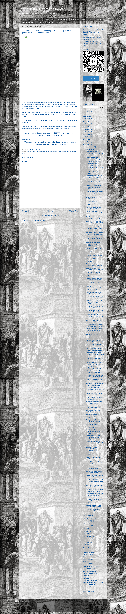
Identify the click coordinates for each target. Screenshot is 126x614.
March (88, 533)
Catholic (38, 151)
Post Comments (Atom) (38, 220)
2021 (86, 131)
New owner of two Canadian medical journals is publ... (95, 233)
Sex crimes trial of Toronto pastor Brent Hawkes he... (95, 264)
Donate (92, 78)
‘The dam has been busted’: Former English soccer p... (94, 193)
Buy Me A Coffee (35, 19)
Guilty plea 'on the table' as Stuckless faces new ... (94, 325)
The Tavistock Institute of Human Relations (94, 321)
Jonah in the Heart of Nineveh (42, 9)
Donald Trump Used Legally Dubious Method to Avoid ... (94, 481)
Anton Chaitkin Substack (90, 571)
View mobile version (50, 215)
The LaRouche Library (90, 573)
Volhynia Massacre (88, 559)
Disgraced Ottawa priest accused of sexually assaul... (93, 187)
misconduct (65, 151)
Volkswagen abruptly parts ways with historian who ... (95, 471)
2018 (86, 139)
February (89, 536)
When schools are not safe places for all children (94, 505)
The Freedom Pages (89, 589)
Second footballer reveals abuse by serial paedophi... (94, 244)
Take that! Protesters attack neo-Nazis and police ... (94, 402)
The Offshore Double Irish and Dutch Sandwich (94, 486)
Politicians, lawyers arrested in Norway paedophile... (94, 278)
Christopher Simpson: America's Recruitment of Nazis (94, 431)
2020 (86, 134)
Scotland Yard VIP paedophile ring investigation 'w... (92, 448)
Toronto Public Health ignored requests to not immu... (94, 415)
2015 (86, 542)
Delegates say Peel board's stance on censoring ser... (95, 420)
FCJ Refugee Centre (89, 584)
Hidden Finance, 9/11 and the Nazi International (94, 406)
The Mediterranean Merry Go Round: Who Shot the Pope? (93, 32)
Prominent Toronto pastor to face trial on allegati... (95, 384)
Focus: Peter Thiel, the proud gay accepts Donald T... (95, 167)
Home (24, 19)
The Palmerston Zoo (95, 19)
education (49, 151)
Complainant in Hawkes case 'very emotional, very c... (95, 354)
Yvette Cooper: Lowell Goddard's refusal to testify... (93, 437)
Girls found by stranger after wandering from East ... (95, 217)
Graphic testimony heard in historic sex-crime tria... (94, 367)
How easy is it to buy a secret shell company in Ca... (94, 511)
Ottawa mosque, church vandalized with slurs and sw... (94, 316)
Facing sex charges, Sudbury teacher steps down (94, 238)
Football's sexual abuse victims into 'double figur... (95, 207)
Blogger (74, 609)
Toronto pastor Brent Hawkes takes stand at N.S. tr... (94, 336)
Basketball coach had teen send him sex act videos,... (94, 302)
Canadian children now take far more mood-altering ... (94, 394)
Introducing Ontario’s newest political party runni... (95, 490)
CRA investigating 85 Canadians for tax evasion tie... (95, 389)
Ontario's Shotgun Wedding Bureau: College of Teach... (94, 495)
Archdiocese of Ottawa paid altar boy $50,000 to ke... (94, 375)
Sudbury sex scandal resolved (92, 453)
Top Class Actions (88, 591)
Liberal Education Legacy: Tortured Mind (94, 398)
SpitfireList (86, 578)
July (87, 523)
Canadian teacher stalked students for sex (94, 162)
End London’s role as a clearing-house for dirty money (94, 260)
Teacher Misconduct (28, 22)
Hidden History (63, 19)
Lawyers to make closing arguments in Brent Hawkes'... (93, 250)
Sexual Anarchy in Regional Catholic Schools (94, 476)
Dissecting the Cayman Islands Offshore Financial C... (95, 443)
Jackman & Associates (90, 587)
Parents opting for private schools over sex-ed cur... (94, 176)
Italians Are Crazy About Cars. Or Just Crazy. (93, 158)
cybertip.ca (86, 593)
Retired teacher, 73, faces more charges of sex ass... (94, 330)
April (88, 531)
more (65, 128)
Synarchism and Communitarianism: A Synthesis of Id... (93, 288)
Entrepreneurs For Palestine (91, 566)
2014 (86, 544)
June (88, 526)
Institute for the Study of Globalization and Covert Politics (93, 581)
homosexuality (56, 151)
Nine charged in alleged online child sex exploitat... (95, 341)
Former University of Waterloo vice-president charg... (94, 228)
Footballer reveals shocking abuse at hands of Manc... (95, 311)
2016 (86, 144)
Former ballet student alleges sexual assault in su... (94, 153)
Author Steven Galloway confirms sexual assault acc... (94, 212)
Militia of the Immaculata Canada (93, 557)
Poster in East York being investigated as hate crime (95, 380)
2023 (86, 126)
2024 (86, 124)
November (89, 149)
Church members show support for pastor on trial (94, 283)
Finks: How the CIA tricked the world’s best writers (94, 345)
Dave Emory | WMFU (78, 19)
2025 (86, 121)
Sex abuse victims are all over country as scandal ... (94, 181)
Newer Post (27, 211)
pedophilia (73, 151)
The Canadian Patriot (89, 568)
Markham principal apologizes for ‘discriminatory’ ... (92, 425)
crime (43, 151)
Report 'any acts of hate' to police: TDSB (94, 307)
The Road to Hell (52, 22)
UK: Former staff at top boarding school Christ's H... (94, 463)
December (89, 147)
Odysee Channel (49, 19)
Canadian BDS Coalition (90, 564)
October (89, 515)
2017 (86, 142)
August (88, 521)
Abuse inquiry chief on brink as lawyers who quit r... (94, 292)
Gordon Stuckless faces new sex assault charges (95, 359)
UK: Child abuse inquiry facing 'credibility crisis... (94, 349)
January (89, 539)
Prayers (41, 22)
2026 (86, 119)
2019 (86, 137)
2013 (86, 547)
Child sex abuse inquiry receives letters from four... (93, 274)
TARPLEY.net (87, 576)
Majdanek (86, 561)
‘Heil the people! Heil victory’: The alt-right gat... (95, 268)
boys (33, 151)
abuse (29, 151)
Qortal (85, 596)
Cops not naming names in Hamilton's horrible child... (95, 297)
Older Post (73, 211)
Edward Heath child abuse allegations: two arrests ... (94, 371)
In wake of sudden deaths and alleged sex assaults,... (94, 501)
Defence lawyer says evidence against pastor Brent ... (94, 203)
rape (23, 153)
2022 (86, 129)
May (87, 528)
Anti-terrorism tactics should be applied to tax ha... (94, 363)
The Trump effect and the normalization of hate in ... (95, 254)
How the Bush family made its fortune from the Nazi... (95, 467)
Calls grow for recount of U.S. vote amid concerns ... (94, 222)
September (90, 518)
